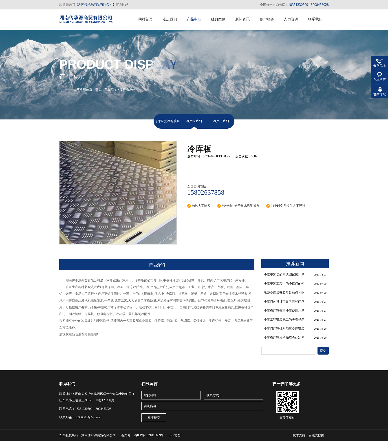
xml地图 (175, 435)
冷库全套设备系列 (167, 121)
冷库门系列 (221, 121)
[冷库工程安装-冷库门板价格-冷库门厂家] (86, 18)
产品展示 (110, 89)
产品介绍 (157, 264)
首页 (98, 89)
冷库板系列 (194, 121)
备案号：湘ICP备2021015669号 (142, 435)
